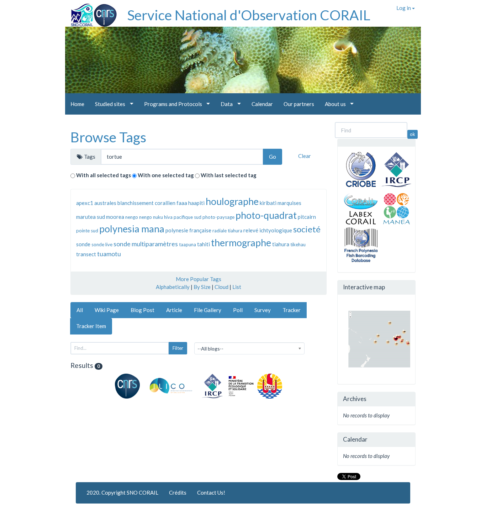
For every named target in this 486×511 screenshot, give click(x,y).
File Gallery (207, 310)
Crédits (177, 492)
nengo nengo (138, 217)
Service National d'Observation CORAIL (248, 15)
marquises (289, 203)
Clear (304, 156)
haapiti (196, 203)
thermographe (241, 242)
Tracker (291, 310)
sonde (83, 244)
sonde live (101, 244)
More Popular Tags (198, 279)
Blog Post (142, 310)
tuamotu (109, 254)
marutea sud (90, 217)
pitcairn (307, 217)
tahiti (203, 244)
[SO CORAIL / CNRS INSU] (91, 12)
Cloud (221, 287)
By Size (202, 287)
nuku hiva (163, 217)
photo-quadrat (266, 215)
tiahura (280, 244)
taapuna (187, 244)
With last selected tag (229, 175)
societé (307, 229)
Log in (404, 8)
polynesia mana (131, 229)
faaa (181, 203)
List (236, 287)
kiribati (268, 203)
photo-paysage (218, 217)
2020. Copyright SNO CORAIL (122, 492)
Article (174, 310)
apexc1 (84, 203)
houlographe (232, 201)
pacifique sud (187, 217)
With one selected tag (166, 175)
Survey (262, 310)
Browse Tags (108, 137)
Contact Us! (211, 492)
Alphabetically (173, 287)
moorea (115, 217)
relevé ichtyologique (267, 230)
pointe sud (87, 230)
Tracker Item (91, 326)
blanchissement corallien (146, 203)
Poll (238, 310)
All (79, 310)
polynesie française (188, 230)
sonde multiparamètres (145, 244)
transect (86, 254)
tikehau (298, 244)
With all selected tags (103, 175)
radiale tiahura (227, 230)
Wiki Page (107, 310)
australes (105, 203)
